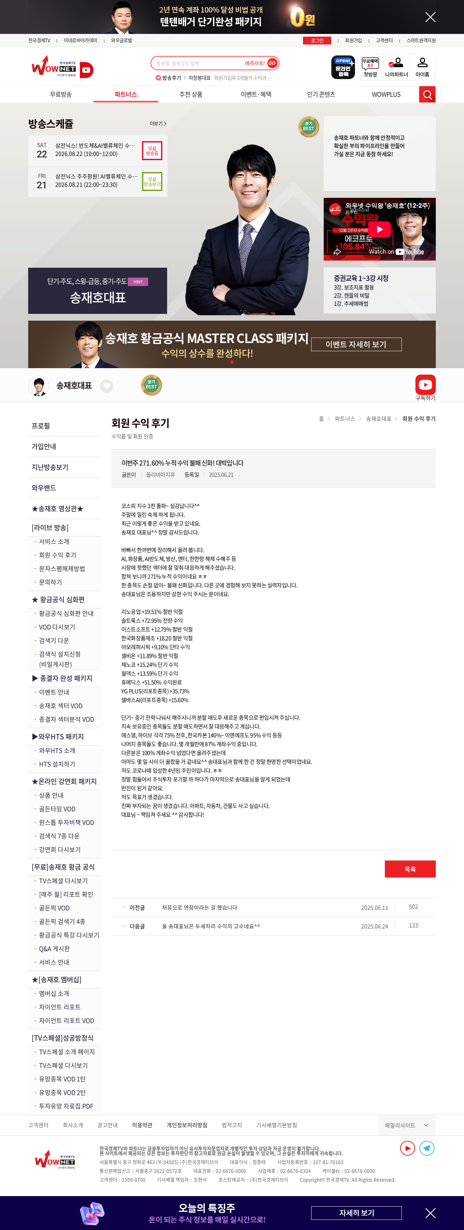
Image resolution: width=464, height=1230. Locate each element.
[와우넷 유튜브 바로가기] (407, 1148)
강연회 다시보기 (60, 849)
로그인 (317, 40)
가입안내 (44, 446)
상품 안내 (51, 795)
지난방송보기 (50, 467)
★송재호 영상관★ (58, 508)
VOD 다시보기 (57, 626)
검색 (427, 94)
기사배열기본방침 (276, 1125)
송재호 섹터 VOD (61, 705)
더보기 (156, 123)
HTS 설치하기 (57, 764)
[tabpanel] (232, 344)
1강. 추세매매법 (351, 303)
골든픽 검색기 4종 (62, 921)
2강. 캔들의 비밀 (351, 295)
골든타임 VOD (57, 808)
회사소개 (73, 1125)
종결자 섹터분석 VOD (66, 719)
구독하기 (425, 398)
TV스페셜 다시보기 (63, 880)
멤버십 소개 (54, 993)
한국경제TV (39, 40)
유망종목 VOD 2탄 (62, 1092)
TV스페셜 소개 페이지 (67, 1051)
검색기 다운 (54, 640)
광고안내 (107, 1125)
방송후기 (171, 77)
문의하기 (50, 582)
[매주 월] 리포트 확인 (66, 894)
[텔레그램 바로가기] (427, 1148)
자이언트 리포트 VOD (66, 1020)
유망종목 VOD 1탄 (62, 1078)
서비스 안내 (54, 962)
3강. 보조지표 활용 (354, 287)
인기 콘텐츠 (321, 94)
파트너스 (126, 94)
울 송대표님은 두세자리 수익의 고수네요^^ (211, 926)
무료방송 (61, 94)
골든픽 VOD (54, 907)
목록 (410, 869)
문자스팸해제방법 (62, 568)
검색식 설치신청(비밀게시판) (60, 659)
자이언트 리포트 (60, 1006)
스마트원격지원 (421, 40)
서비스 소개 (54, 541)
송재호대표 (74, 385)
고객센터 (384, 40)
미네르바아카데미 (80, 40)
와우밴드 (44, 488)
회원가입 (353, 40)
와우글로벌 (121, 40)
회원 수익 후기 (57, 555)
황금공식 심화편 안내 (66, 613)
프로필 (41, 426)
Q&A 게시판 (54, 948)
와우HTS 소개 (57, 750)
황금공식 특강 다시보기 (69, 935)
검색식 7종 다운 (59, 835)
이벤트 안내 (54, 692)
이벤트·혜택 (256, 94)
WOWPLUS (386, 94)
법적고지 (232, 1125)
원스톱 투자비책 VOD (66, 822)
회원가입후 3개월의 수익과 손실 (232, 77)
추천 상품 (190, 94)
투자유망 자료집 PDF (66, 1106)
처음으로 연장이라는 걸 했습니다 (199, 907)
